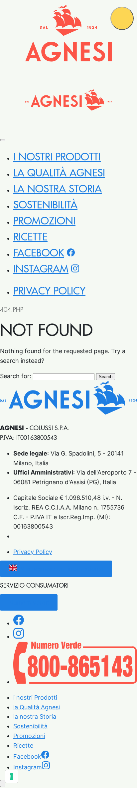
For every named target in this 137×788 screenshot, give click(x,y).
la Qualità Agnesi (59, 173)
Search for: (15, 375)
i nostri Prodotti (57, 157)
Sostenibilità (45, 205)
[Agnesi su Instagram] (18, 637)
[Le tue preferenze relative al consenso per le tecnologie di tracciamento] (11, 776)
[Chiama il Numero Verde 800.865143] (75, 681)
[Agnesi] (68, 33)
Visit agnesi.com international (61, 568)
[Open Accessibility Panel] (2, 783)
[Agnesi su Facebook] (18, 623)
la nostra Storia (57, 189)
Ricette (30, 237)
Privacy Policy (49, 291)
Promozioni (44, 221)
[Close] (2, 140)
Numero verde (29, 602)
